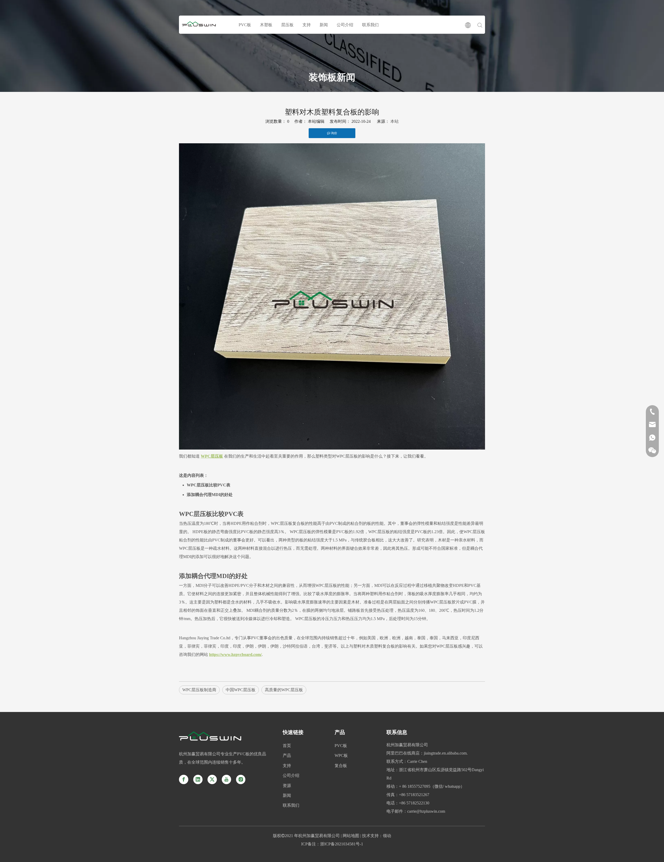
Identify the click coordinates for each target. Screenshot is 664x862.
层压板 (287, 25)
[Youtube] (226, 779)
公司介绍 (345, 25)
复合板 (341, 765)
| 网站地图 (349, 835)
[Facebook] (183, 779)
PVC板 (245, 25)
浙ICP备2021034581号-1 (341, 844)
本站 (394, 121)
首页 (287, 745)
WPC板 (341, 755)
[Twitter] (212, 779)
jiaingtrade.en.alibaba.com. (446, 753)
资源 (287, 785)
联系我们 (370, 25)
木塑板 (266, 25)
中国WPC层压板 (240, 690)
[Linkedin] (198, 779)
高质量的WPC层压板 (284, 690)
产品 (287, 755)
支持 (306, 25)
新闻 (324, 25)
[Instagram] (240, 779)
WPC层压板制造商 (199, 690)
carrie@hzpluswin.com (426, 811)
